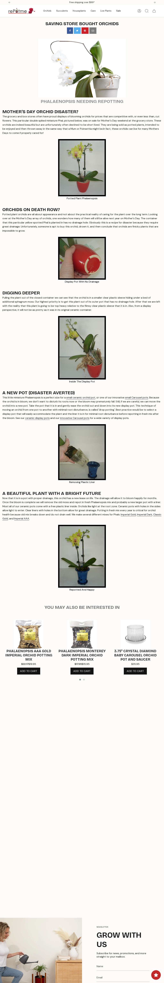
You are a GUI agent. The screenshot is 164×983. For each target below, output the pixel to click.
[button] (47, 11)
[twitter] (77, 30)
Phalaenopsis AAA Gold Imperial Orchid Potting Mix (28, 655)
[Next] (154, 2)
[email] (92, 30)
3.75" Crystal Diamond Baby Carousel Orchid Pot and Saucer (135, 655)
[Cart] (154, 11)
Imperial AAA (21, 518)
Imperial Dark (144, 514)
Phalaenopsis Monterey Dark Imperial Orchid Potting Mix (82, 655)
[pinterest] (85, 30)
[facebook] (70, 30)
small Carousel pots (136, 397)
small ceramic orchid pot (80, 397)
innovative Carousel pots (74, 418)
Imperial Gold (128, 514)
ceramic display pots (37, 418)
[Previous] (9, 2)
